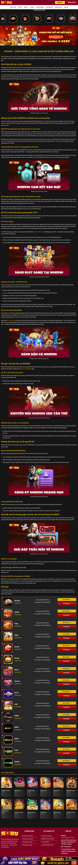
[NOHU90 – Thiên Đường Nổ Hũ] (7, 2)
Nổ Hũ (20, 7)
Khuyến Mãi (49, 7)
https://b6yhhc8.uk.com (67, 837)
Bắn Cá (26, 7)
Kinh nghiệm (40, 7)
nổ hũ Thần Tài (39, 232)
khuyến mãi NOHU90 (25, 369)
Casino (32, 7)
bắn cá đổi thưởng (11, 320)
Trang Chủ (13, 7)
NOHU (2, 839)
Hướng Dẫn (58, 7)
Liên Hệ (66, 7)
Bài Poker (5, 293)
